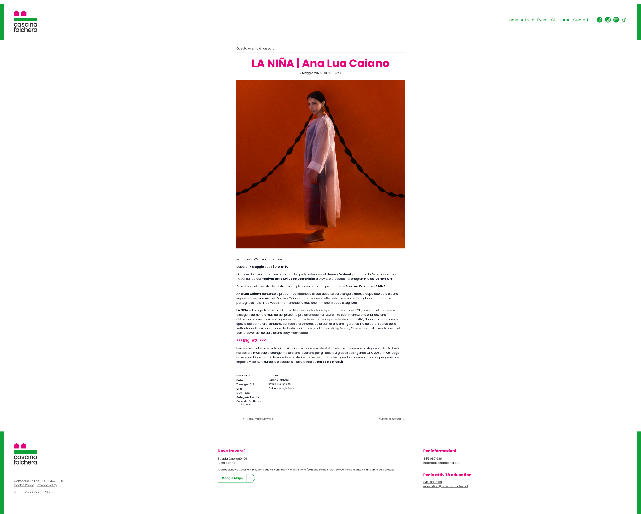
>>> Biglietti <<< (251, 340)
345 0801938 (432, 458)
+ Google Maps (285, 388)
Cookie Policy (24, 485)
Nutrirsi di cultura (390, 419)
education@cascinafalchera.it (445, 486)
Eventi (543, 20)
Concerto (242, 401)
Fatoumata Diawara (259, 419)
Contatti (581, 20)
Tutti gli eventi (244, 404)
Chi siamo (561, 20)
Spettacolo (255, 401)
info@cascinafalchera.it (441, 463)
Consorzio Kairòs (27, 481)
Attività (528, 20)
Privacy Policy (47, 485)
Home (512, 20)
